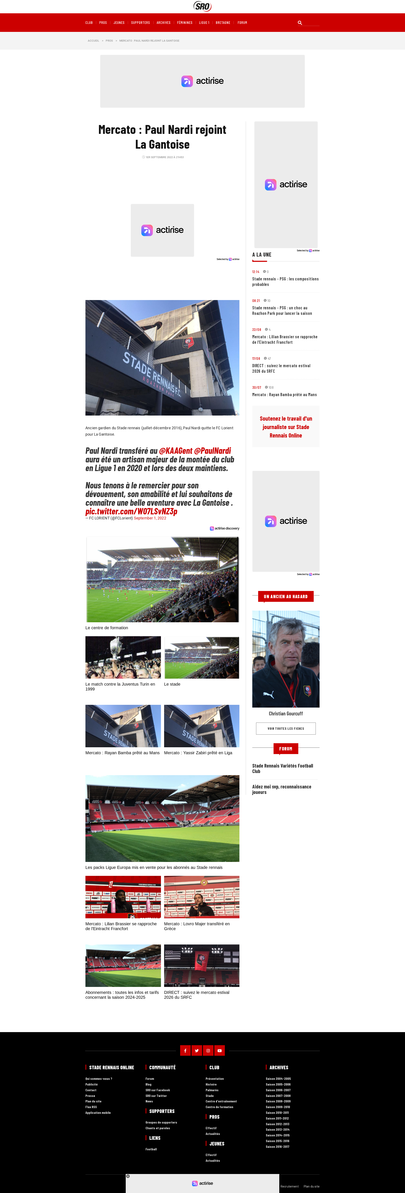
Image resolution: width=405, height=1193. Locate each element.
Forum (150, 1078)
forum (242, 22)
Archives (164, 22)
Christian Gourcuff (286, 713)
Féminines (185, 22)
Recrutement (290, 1186)
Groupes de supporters (161, 1122)
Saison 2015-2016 (277, 1141)
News (149, 1101)
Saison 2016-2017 (277, 1146)
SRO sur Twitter (156, 1095)
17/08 (256, 358)
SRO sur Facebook (158, 1090)
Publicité (91, 1084)
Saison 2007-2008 (278, 1095)
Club (89, 22)
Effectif (211, 1128)
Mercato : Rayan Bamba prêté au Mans (284, 394)
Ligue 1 (204, 22)
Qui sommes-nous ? (98, 1078)
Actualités (213, 1133)
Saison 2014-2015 (278, 1135)
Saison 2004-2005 (278, 1078)
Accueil (93, 40)
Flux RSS (91, 1107)
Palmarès (212, 1090)
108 (271, 387)
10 (269, 300)
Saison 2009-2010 (278, 1107)
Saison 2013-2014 (278, 1129)
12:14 (255, 271)
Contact (90, 1090)
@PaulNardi (212, 450)
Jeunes (119, 22)
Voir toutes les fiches (286, 728)
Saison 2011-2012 (277, 1118)
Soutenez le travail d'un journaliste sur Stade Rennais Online (286, 427)
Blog (148, 1084)
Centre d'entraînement (221, 1101)
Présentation (215, 1078)
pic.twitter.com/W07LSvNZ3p (131, 510)
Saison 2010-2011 (277, 1112)
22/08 (256, 329)
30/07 (256, 387)
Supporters (140, 22)
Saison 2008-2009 (278, 1101)
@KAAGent (175, 450)
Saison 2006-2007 (278, 1090)
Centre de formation (219, 1107)
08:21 (256, 300)
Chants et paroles (158, 1128)
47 (269, 358)
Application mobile (98, 1112)
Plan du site (93, 1101)
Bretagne (223, 22)
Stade (210, 1095)
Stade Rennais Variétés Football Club (282, 768)
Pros (103, 22)
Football (151, 1149)
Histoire (211, 1084)
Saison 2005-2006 (278, 1084)
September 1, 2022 (150, 518)
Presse (90, 1095)
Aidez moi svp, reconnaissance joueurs (281, 789)
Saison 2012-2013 (277, 1124)
